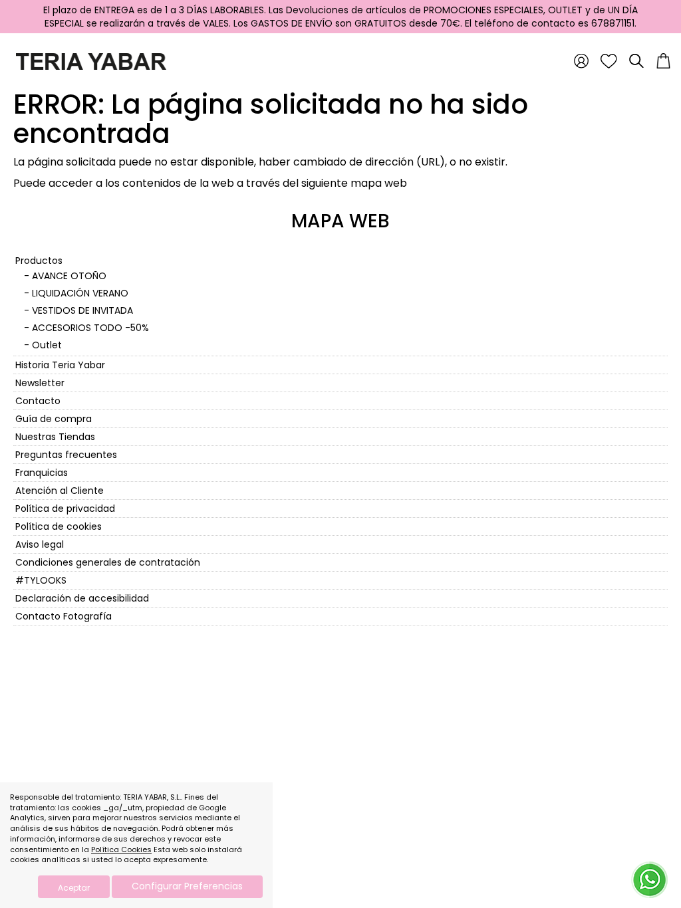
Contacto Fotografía (63, 616)
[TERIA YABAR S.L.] (88, 60)
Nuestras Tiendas (55, 436)
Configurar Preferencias (187, 886)
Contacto (38, 400)
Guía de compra (53, 418)
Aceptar (74, 887)
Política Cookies (121, 849)
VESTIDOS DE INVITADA (82, 310)
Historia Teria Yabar (60, 365)
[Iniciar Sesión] (581, 60)
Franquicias (41, 472)
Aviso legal (39, 544)
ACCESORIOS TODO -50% (90, 327)
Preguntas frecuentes (66, 454)
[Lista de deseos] (609, 60)
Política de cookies (58, 526)
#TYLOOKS (41, 580)
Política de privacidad (65, 508)
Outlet (47, 345)
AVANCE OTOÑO (69, 276)
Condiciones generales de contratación (107, 562)
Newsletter (40, 383)
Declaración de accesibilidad (82, 598)
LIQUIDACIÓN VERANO (80, 293)
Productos (39, 260)
